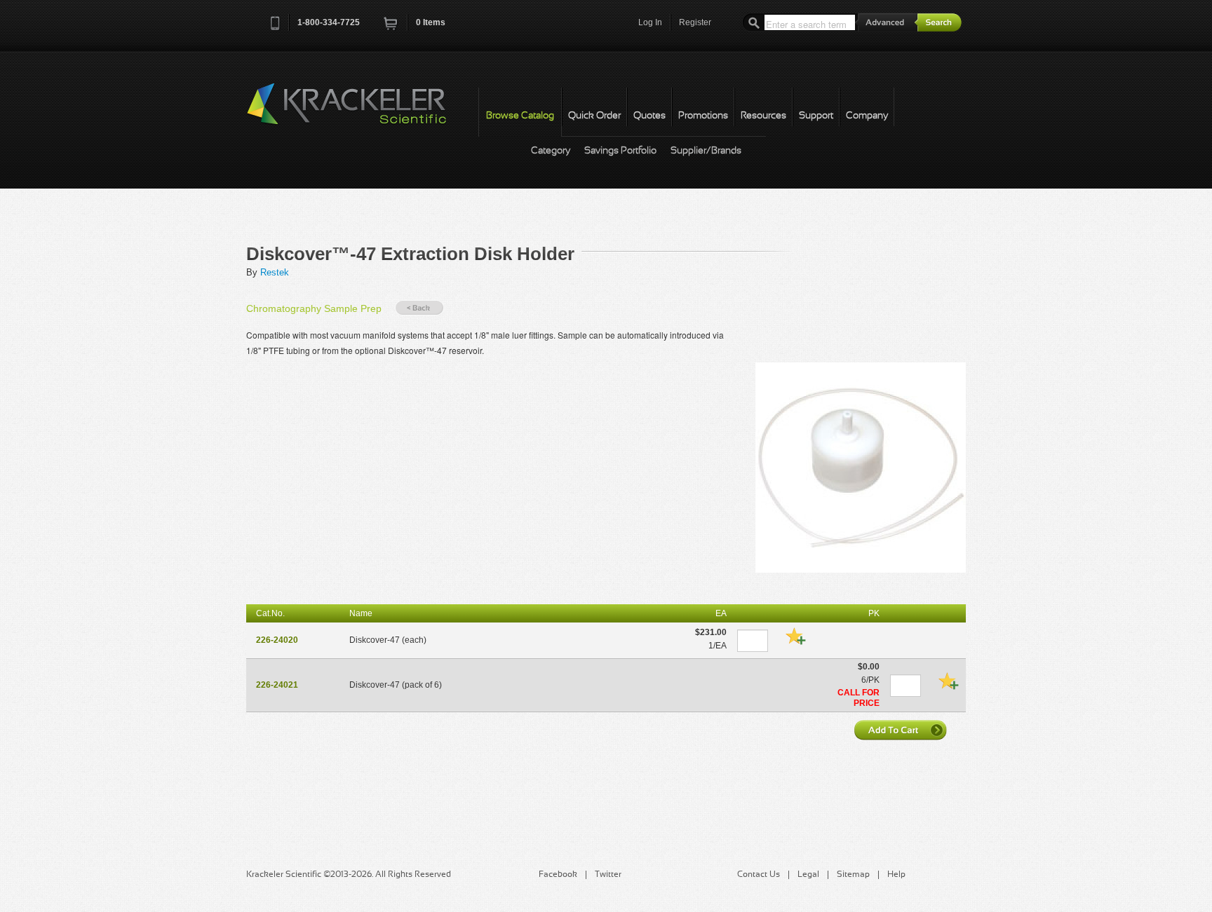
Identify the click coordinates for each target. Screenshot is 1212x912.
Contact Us (758, 875)
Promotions (703, 116)
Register (695, 22)
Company (867, 116)
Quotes (649, 116)
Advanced (886, 22)
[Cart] (391, 27)
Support (816, 116)
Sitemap (853, 875)
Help (896, 875)
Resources (763, 116)
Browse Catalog (520, 116)
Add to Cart (902, 729)
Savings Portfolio (620, 151)
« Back (419, 308)
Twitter (608, 875)
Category (550, 151)
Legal (808, 875)
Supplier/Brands (706, 151)
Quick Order (594, 116)
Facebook (558, 875)
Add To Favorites (795, 635)
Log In (650, 22)
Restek (274, 272)
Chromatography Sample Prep (314, 308)
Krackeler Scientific (360, 111)
